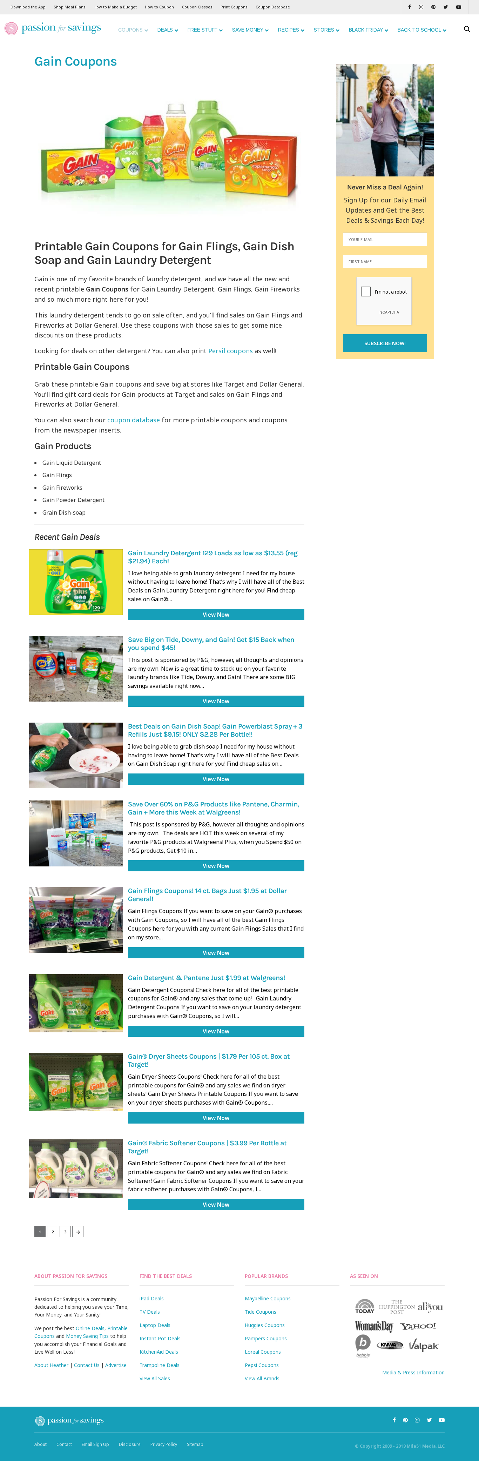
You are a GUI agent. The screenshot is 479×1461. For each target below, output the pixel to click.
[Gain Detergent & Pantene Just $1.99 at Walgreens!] (76, 1003)
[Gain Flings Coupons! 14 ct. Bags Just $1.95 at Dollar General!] (76, 920)
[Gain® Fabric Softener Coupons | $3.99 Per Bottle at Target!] (76, 1168)
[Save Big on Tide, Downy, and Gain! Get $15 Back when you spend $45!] (76, 669)
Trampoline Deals (160, 1365)
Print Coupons (234, 6)
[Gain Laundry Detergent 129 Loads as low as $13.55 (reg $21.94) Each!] (76, 582)
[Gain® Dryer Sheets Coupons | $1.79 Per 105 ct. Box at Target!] (76, 1082)
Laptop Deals (155, 1325)
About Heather (51, 1365)
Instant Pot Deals (160, 1338)
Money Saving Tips (87, 1336)
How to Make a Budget (115, 6)
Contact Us (87, 1365)
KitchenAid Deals (159, 1351)
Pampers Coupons (266, 1338)
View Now (216, 614)
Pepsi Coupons (262, 1365)
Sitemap (195, 1444)
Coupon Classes (197, 6)
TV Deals (150, 1311)
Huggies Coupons (265, 1325)
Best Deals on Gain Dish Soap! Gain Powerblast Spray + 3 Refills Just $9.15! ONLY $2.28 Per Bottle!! (215, 731)
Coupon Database (273, 6)
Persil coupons (230, 351)
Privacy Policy (163, 1444)
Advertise (116, 1365)
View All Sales (155, 1378)
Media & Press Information (413, 1372)
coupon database (133, 420)
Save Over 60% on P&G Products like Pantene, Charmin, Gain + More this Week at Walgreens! (213, 808)
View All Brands (262, 1378)
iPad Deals (152, 1298)
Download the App (28, 6)
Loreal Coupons (263, 1351)
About (40, 1444)
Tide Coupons (260, 1311)
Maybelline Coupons (268, 1298)
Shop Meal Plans (70, 6)
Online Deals (90, 1328)
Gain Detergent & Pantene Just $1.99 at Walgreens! (206, 978)
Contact (64, 1444)
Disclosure (130, 1444)
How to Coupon (159, 6)
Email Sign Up (95, 1444)
